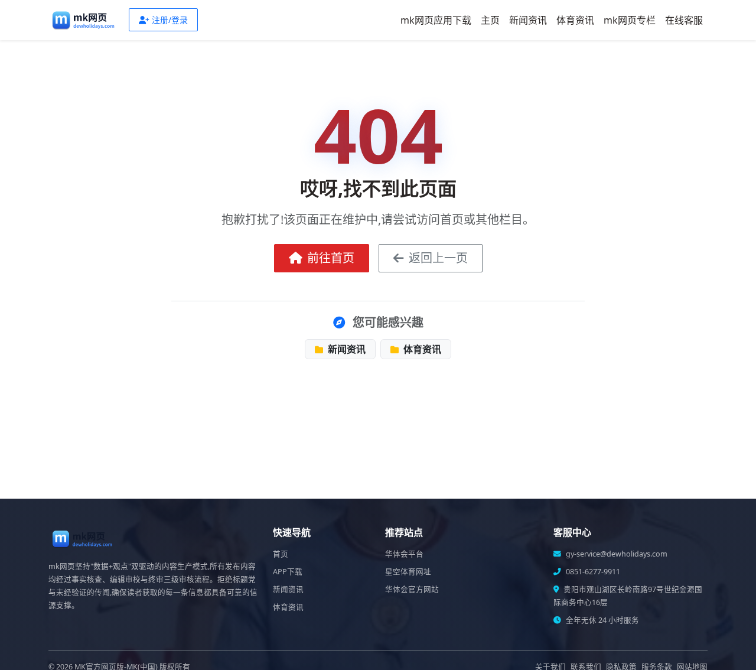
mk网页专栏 (630, 20)
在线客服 (684, 20)
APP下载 (287, 572)
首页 (280, 554)
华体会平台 (404, 554)
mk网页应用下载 (435, 20)
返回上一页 (438, 258)
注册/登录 (170, 19)
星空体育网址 (408, 572)
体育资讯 (575, 20)
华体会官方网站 (412, 589)
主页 (490, 20)
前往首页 (330, 258)
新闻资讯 (528, 20)
